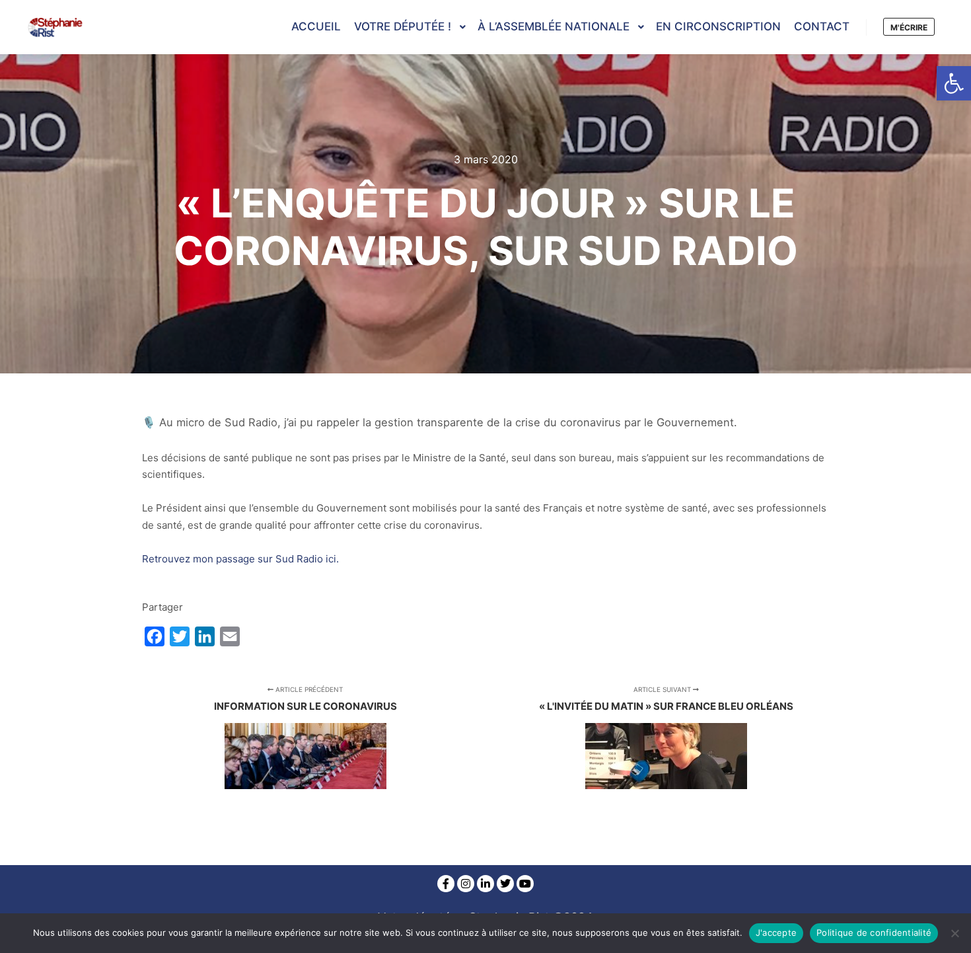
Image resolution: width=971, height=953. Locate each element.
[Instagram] (465, 883)
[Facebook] (445, 883)
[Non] (954, 933)
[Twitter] (505, 883)
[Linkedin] (485, 883)
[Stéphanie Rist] (56, 27)
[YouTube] (525, 883)
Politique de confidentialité (873, 932)
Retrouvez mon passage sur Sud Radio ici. (240, 559)
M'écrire (908, 27)
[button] (954, 83)
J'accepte (776, 932)
